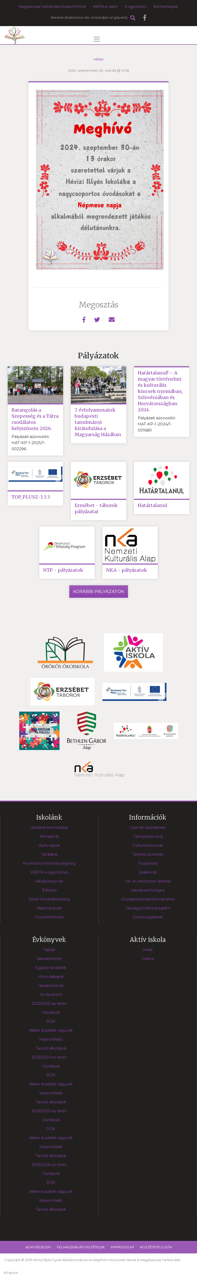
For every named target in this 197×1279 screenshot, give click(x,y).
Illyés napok (49, 845)
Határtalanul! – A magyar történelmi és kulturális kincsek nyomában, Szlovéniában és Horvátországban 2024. (160, 391)
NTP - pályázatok (63, 570)
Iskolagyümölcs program (148, 908)
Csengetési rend (148, 836)
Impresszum (122, 1247)
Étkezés (49, 890)
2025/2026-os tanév (49, 1164)
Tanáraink (49, 854)
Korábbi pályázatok (98, 591)
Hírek (99, 59)
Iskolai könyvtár (49, 881)
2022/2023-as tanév (49, 1003)
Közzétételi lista (49, 917)
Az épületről (51, 994)
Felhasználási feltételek (81, 1247)
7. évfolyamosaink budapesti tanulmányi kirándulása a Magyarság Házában (98, 422)
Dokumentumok (148, 845)
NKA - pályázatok (126, 570)
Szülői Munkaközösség (49, 899)
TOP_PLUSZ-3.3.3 (31, 497)
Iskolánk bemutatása (49, 827)
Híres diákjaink (51, 976)
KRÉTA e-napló (105, 6)
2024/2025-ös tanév (49, 1111)
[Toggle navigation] (97, 39)
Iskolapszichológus (148, 890)
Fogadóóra (147, 863)
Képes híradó (50, 1039)
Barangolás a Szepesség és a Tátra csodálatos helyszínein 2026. (35, 419)
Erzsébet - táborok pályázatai (96, 508)
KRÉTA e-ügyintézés (49, 872)
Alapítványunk (49, 908)
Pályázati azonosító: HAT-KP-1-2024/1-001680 (157, 424)
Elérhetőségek (166, 6)
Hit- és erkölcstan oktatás (148, 881)
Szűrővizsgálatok (148, 917)
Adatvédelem (38, 1247)
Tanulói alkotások (51, 1048)
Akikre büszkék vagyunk (51, 1030)
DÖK (50, 1021)
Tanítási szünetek (147, 854)
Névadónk (49, 836)
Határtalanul (152, 505)
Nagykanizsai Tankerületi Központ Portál (52, 6)
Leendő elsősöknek (147, 827)
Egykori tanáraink (50, 967)
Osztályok (51, 1012)
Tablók (49, 949)
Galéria (148, 958)
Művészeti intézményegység (49, 863)
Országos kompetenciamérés (147, 899)
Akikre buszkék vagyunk (51, 1137)
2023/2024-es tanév (49, 1057)
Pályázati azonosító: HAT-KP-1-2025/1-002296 (31, 442)
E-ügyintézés (135, 6)
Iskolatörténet (49, 958)
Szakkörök (148, 872)
